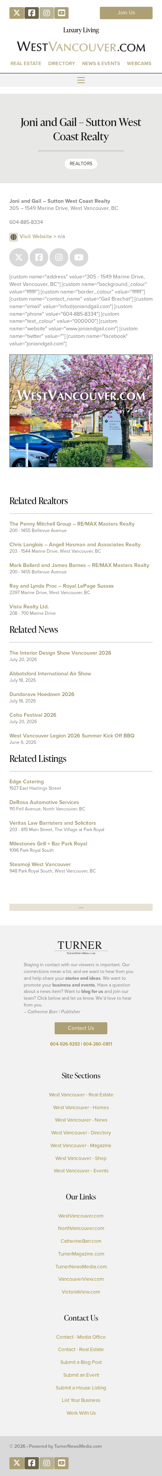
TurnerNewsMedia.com (81, 1266)
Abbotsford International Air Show (50, 674)
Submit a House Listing (81, 1387)
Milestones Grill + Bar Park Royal (48, 844)
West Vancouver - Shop (81, 1158)
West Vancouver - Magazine (81, 1145)
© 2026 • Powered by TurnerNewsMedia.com (55, 1446)
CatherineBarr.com (81, 1241)
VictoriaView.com (81, 1291)
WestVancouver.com (81, 1215)
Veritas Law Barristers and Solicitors (52, 823)
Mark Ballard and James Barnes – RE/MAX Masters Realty (79, 565)
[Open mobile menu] (81, 80)
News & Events (101, 63)
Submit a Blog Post (81, 1362)
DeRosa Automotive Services (44, 802)
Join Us (126, 13)
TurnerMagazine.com (81, 1253)
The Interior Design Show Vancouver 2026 (60, 653)
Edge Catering (26, 782)
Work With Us (81, 1413)
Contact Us (81, 1028)
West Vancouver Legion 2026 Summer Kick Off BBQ (71, 736)
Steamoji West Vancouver (40, 864)
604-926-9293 (65, 1044)
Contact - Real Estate (81, 1349)
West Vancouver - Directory (81, 1132)
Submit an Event (81, 1375)
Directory (61, 63)
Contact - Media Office (81, 1337)
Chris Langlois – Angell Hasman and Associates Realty (75, 545)
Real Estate (26, 63)
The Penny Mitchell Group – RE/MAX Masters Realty (71, 524)
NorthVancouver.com (81, 1228)
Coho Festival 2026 (33, 715)
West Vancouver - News (81, 1119)
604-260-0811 (97, 1044)
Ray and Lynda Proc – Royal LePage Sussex (61, 586)
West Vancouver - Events (81, 1170)
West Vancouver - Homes (81, 1107)
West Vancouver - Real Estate (81, 1094)
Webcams (139, 63)
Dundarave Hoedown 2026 (42, 694)
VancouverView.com (81, 1279)
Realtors (81, 163)
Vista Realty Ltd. (29, 607)
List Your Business (81, 1400)
